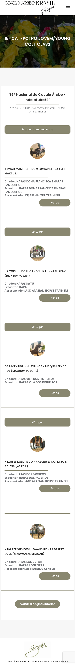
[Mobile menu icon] (68, 7)
